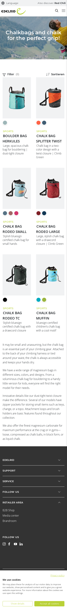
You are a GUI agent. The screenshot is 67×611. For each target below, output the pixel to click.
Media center (11, 515)
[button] (9, 3)
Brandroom (9, 521)
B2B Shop (9, 510)
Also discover (52, 3)
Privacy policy (57, 575)
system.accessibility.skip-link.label (32, 4)
